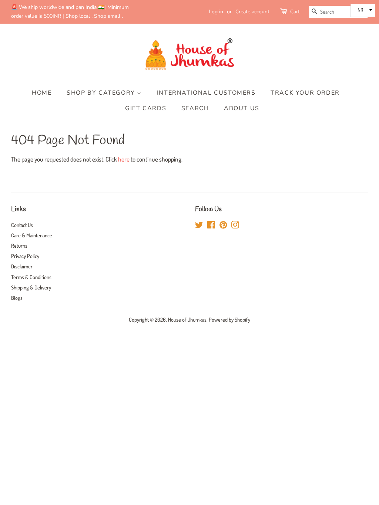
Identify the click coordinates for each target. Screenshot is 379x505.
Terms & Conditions (31, 277)
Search (195, 108)
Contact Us (22, 224)
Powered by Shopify (229, 319)
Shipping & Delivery (31, 287)
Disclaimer (22, 266)
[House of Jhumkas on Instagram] (235, 226)
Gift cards (145, 108)
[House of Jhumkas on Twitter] (199, 226)
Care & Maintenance (31, 235)
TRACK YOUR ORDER (305, 93)
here (124, 159)
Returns (19, 245)
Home (41, 93)
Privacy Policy (25, 256)
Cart (295, 11)
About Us (241, 108)
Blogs (17, 297)
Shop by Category (102, 93)
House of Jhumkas (187, 319)
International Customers (206, 93)
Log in (216, 11)
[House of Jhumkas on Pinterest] (223, 226)
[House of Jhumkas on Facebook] (211, 226)
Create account (252, 11)
